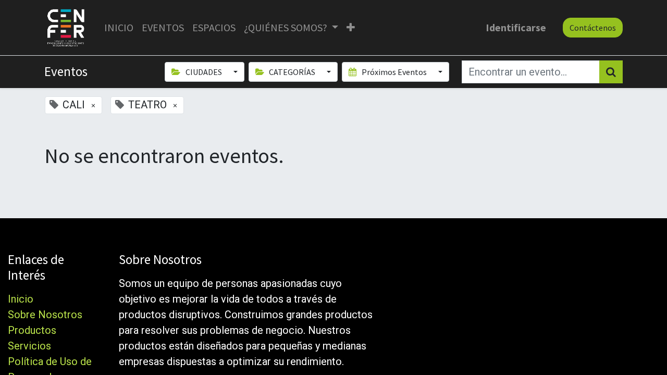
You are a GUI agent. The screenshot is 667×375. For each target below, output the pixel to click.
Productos (32, 330)
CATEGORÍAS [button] (292, 72)
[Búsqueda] (611, 71)
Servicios (29, 346)
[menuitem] (119, 28)
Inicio (20, 299)
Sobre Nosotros (45, 314)
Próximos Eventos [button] (394, 72)
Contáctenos (593, 27)
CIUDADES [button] (204, 72)
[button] (350, 28)
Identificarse (516, 27)
